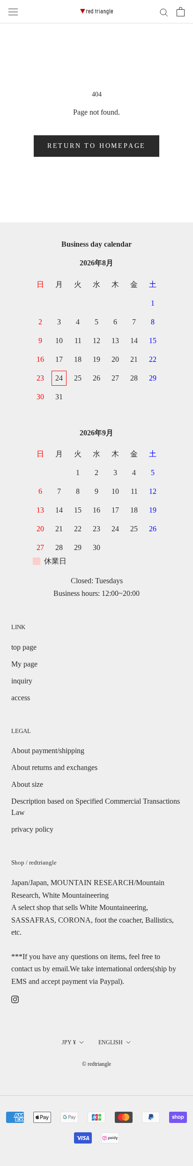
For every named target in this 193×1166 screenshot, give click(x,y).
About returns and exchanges (54, 767)
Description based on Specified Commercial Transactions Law (95, 806)
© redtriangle (96, 1064)
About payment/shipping (47, 751)
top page (24, 647)
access (20, 698)
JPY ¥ (69, 1042)
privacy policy (32, 829)
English (110, 1042)
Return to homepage (96, 145)
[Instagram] (15, 999)
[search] (164, 11)
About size (27, 784)
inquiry (21, 681)
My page (24, 664)
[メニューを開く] (13, 12)
